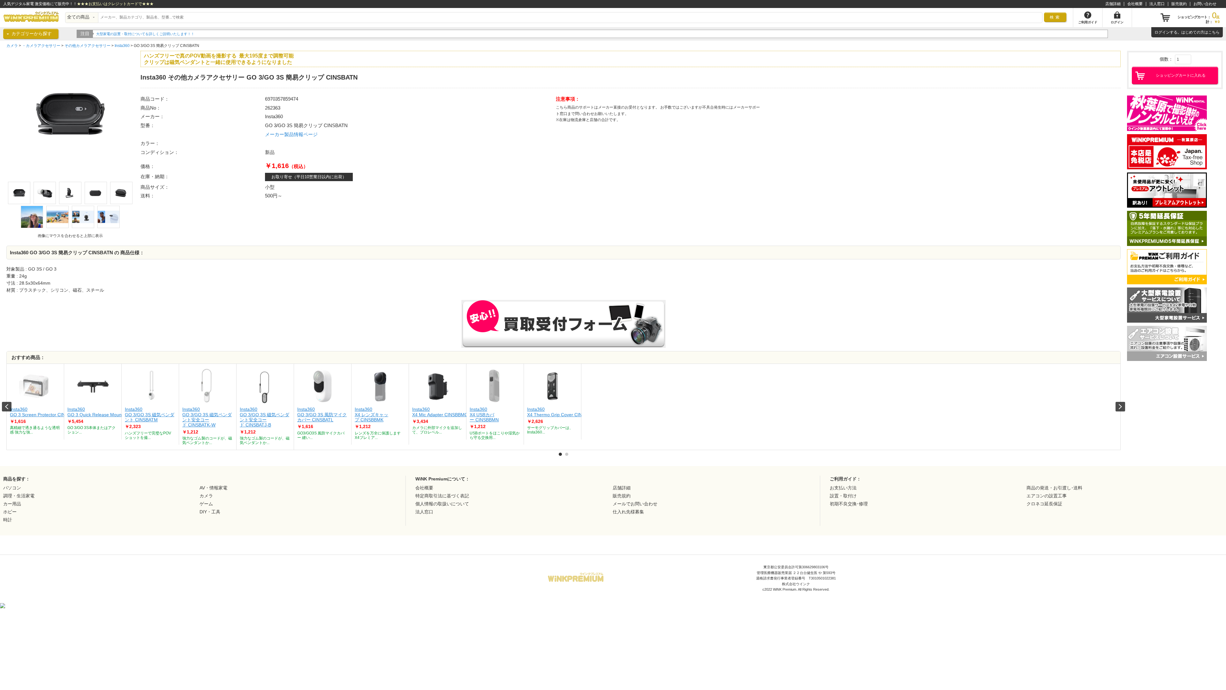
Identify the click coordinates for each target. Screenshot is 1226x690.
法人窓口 (1157, 4)
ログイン (1162, 32)
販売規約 (1179, 4)
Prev (6, 406)
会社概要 (1135, 4)
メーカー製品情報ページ (291, 134)
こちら (1214, 32)
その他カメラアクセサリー (87, 45)
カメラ (12, 45)
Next (1120, 406)
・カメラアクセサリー (41, 45)
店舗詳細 (1113, 4)
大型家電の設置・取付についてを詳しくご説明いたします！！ (145, 34)
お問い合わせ (1204, 4)
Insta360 (122, 45)
